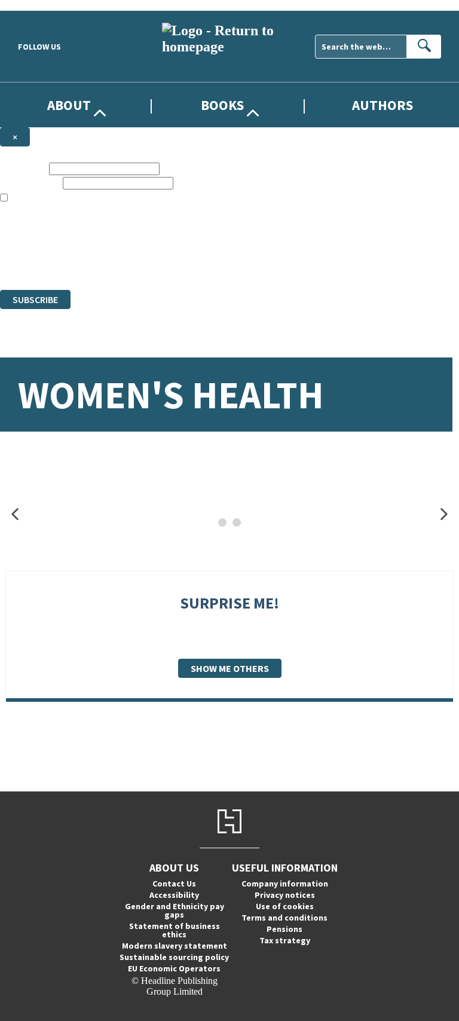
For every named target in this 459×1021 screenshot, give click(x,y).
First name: (23, 168)
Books (222, 105)
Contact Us (174, 883)
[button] (15, 514)
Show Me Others (230, 668)
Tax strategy (284, 940)
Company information (284, 883)
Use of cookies (285, 906)
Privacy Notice (235, 263)
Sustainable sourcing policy (174, 957)
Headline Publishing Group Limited (149, 241)
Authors (382, 105)
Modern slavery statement (174, 945)
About (69, 105)
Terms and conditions (284, 917)
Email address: (30, 183)
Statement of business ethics (174, 930)
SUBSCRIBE (35, 299)
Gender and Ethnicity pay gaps (174, 910)
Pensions (284, 929)
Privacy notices (285, 894)
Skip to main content (39, 5)
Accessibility (174, 894)
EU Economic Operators (174, 968)
